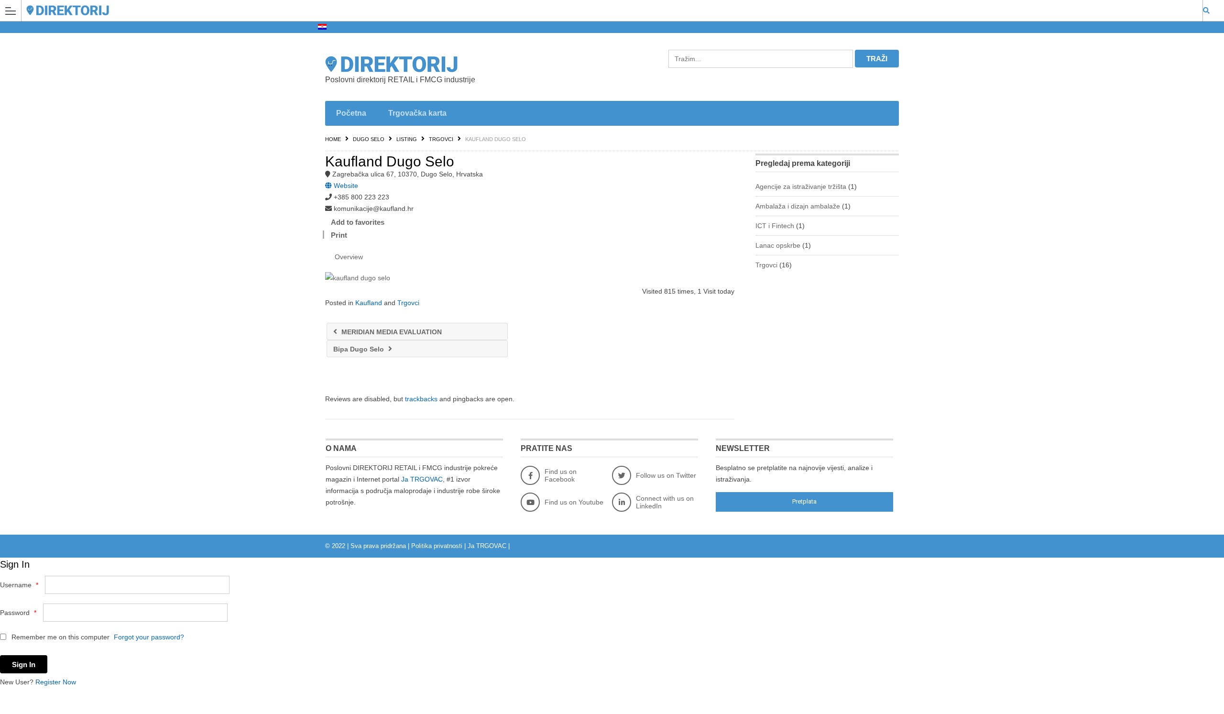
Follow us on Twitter (666, 475)
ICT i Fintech (774, 226)
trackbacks (421, 399)
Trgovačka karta (417, 113)
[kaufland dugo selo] (529, 278)
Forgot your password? (149, 637)
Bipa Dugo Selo (359, 349)
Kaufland (368, 303)
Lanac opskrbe (777, 245)
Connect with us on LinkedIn (665, 502)
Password (18, 612)
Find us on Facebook (561, 475)
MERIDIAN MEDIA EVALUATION (390, 332)
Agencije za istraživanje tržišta (800, 186)
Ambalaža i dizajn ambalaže (797, 206)
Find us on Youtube (574, 502)
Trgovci (441, 139)
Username (19, 585)
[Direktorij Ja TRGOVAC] (603, 10)
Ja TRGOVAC (422, 479)
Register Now (55, 682)
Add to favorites (357, 222)
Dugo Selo (344, 27)
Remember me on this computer (59, 637)
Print (339, 235)
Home (333, 139)
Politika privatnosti (436, 545)
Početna (351, 113)
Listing (406, 139)
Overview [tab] (349, 257)
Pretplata (804, 501)
